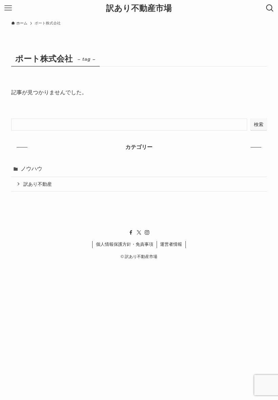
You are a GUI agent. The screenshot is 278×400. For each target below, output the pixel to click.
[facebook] (131, 232)
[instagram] (147, 232)
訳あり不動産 (37, 184)
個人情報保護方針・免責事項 (124, 244)
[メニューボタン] (8, 8)
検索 (258, 124)
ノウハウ (31, 169)
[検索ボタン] (270, 8)
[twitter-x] (139, 232)
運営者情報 (171, 244)
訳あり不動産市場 (139, 8)
